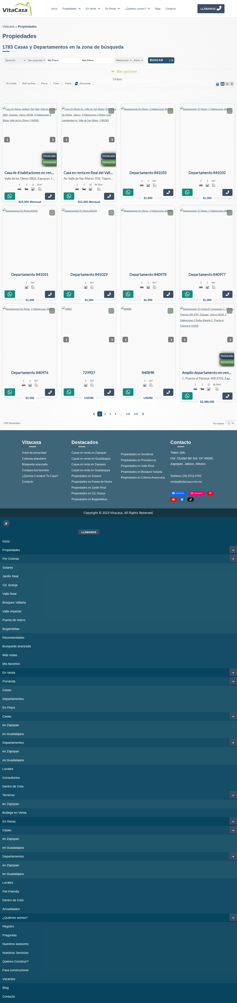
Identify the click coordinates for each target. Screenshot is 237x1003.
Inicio (54, 8)
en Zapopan (10, 725)
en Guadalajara (13, 734)
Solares (7, 567)
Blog (157, 8)
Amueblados (11, 909)
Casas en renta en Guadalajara (90, 470)
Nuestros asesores (15, 944)
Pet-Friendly (10, 891)
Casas (6, 690)
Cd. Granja (10, 585)
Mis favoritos (11, 664)
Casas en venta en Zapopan (88, 452)
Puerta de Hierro (13, 620)
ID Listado (11, 83)
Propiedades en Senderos (137, 454)
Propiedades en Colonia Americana (143, 477)
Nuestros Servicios (15, 953)
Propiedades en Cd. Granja (88, 493)
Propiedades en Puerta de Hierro (91, 481)
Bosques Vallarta (14, 602)
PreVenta (8, 681)
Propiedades (69, 8)
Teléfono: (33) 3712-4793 (185, 475)
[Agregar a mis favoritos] (52, 111)
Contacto (171, 8)
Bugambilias (10, 629)
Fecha (68, 83)
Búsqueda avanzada (35, 464)
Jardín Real (10, 576)
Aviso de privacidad (34, 452)
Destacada (85, 83)
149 (136, 413)
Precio (44, 83)
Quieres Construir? (15, 961)
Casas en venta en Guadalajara (91, 458)
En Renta (110, 8)
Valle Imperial (11, 611)
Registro (8, 926)
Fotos (56, 83)
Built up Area (28, 83)
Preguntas (9, 935)
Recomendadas (13, 637)
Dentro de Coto (13, 786)
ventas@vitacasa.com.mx (186, 481)
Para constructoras (15, 970)
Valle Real (9, 594)
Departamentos (13, 699)
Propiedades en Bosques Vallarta (141, 471)
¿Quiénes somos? (135, 8)
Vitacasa (8, 26)
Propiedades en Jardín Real (88, 487)
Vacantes (8, 979)
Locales (7, 769)
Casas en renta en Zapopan (88, 464)
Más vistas (9, 655)
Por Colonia (10, 558)
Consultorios (11, 777)
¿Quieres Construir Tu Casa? (40, 475)
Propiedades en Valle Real (137, 465)
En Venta (91, 8)
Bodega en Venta (14, 812)
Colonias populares (34, 458)
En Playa (8, 707)
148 (128, 413)
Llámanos (208, 8)
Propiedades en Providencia (138, 460)
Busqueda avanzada (16, 646)
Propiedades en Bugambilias (89, 499)
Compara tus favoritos (35, 470)
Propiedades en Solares (86, 475)
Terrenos (8, 795)
